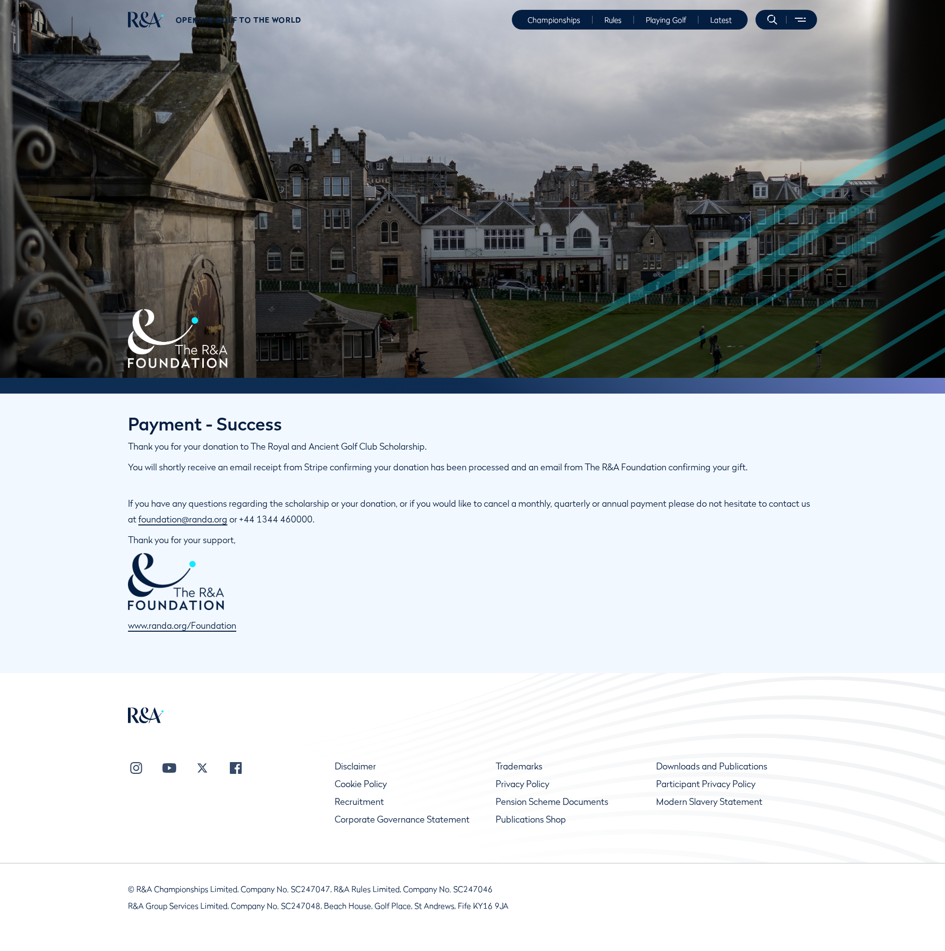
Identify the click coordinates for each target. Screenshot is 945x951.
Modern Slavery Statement (709, 802)
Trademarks (519, 766)
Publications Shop (531, 819)
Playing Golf (666, 19)
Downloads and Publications (711, 766)
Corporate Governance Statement (402, 819)
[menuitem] (146, 20)
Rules (613, 19)
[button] (772, 20)
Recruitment (359, 802)
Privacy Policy (522, 784)
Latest (721, 19)
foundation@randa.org (182, 519)
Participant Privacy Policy (706, 784)
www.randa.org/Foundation (182, 625)
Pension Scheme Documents (552, 802)
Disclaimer (355, 766)
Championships (554, 19)
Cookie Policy (361, 784)
